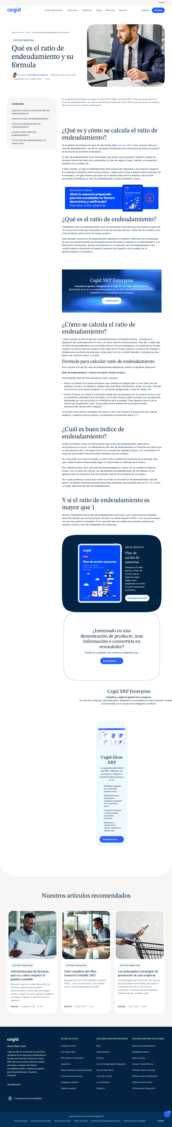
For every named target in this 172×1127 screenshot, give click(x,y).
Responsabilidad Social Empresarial (76, 1070)
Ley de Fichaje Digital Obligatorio (111, 1064)
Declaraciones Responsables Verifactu (105, 1121)
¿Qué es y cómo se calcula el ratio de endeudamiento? (30, 112)
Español (161, 1121)
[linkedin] (8, 1089)
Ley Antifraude (103, 1082)
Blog (98, 1046)
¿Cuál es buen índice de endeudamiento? (24, 133)
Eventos (99, 1058)
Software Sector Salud (142, 1082)
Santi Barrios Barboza (38, 75)
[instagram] (21, 1089)
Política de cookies (81, 1121)
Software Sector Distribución (144, 1076)
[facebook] (34, 1089)
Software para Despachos (143, 1088)
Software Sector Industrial (143, 1070)
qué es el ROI (124, 145)
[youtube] (15, 1089)
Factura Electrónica (104, 1070)
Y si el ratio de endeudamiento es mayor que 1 (29, 141)
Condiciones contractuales (41, 1121)
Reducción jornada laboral (143, 1046)
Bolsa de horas (138, 1058)
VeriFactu (100, 1088)
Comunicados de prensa (71, 1076)
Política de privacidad (62, 1121)
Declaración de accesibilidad (135, 1121)
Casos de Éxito (103, 1052)
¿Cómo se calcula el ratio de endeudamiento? (26, 125)
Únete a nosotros (68, 1088)
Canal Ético (66, 1064)
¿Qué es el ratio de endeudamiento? (30, 118)
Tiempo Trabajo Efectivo (143, 1064)
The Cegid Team (68, 1052)
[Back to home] (25, 10)
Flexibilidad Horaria (140, 1052)
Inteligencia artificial (69, 1082)
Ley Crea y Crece (104, 1076)
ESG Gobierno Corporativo (72, 1058)
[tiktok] (28, 1089)
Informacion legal (20, 1121)
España (162, 2)
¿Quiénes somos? (68, 1046)
